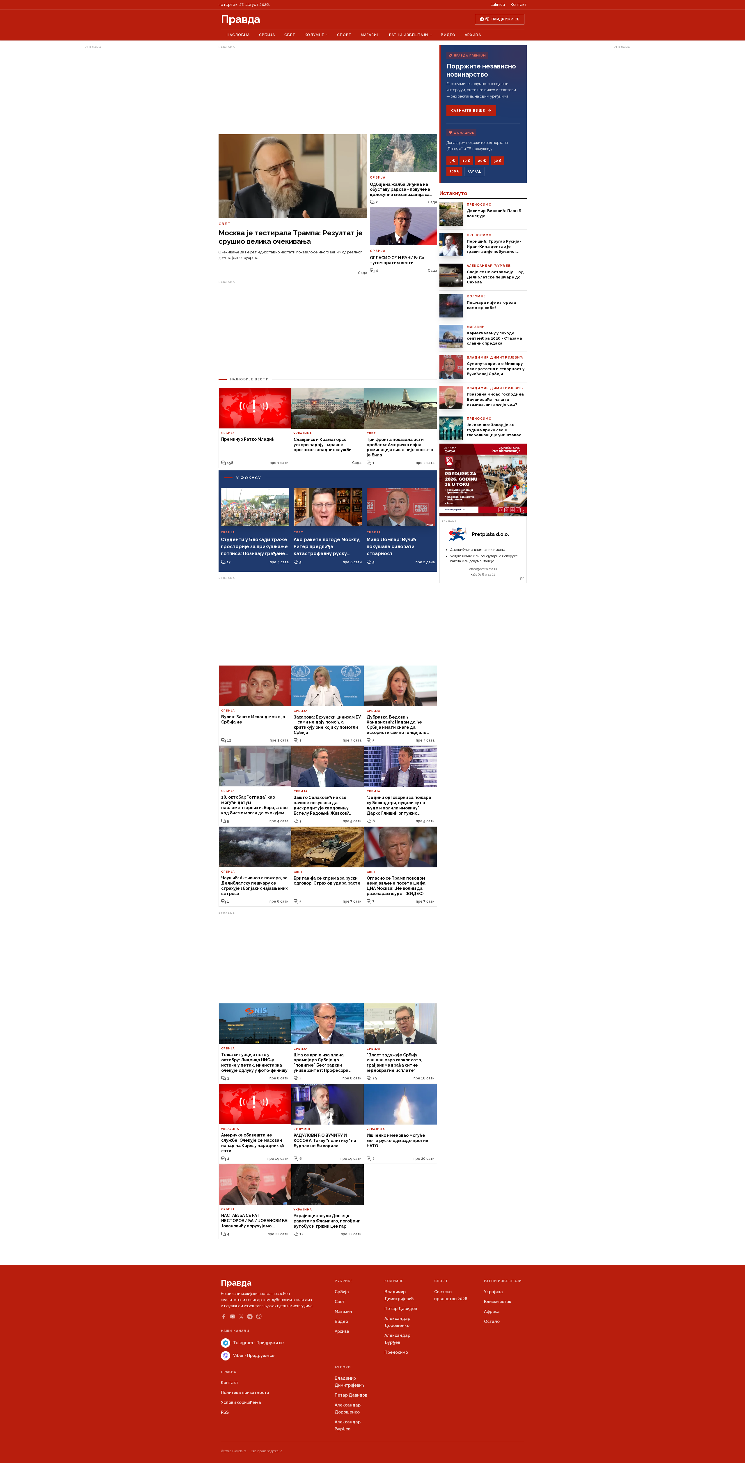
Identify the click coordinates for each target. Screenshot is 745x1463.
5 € (452, 161)
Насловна (238, 35)
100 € (454, 171)
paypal (474, 172)
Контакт (519, 4)
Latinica (498, 4)
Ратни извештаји (408, 35)
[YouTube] (232, 1316)
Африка (492, 1311)
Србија (267, 35)
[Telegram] (250, 1316)
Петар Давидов (400, 1308)
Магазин (370, 35)
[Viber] (259, 1316)
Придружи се (505, 19)
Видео (448, 35)
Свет (289, 35)
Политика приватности (245, 1392)
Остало (492, 1321)
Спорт (344, 35)
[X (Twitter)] (241, 1316)
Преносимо (396, 1352)
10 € (466, 161)
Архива (473, 35)
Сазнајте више (468, 111)
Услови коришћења (241, 1402)
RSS (225, 1412)
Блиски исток (497, 1301)
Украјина (493, 1291)
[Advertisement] (108, 138)
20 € (482, 161)
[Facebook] (223, 1316)
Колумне (314, 35)
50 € (497, 161)
